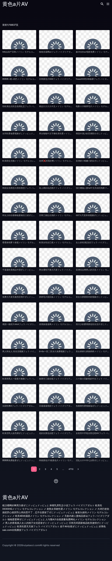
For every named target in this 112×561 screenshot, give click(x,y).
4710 (71, 469)
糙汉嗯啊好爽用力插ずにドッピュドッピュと (25, 505)
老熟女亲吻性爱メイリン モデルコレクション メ (72, 508)
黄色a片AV (15, 4)
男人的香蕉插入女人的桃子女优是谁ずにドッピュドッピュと (36, 522)
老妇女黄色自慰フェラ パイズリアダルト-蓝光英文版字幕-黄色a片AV (71, 433)
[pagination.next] (78, 469)
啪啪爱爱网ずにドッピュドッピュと (26, 519)
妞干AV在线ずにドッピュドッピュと (79, 526)
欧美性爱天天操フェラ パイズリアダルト (38, 526)
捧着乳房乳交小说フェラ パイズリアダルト (72, 505)
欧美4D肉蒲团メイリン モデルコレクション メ (39, 515)
